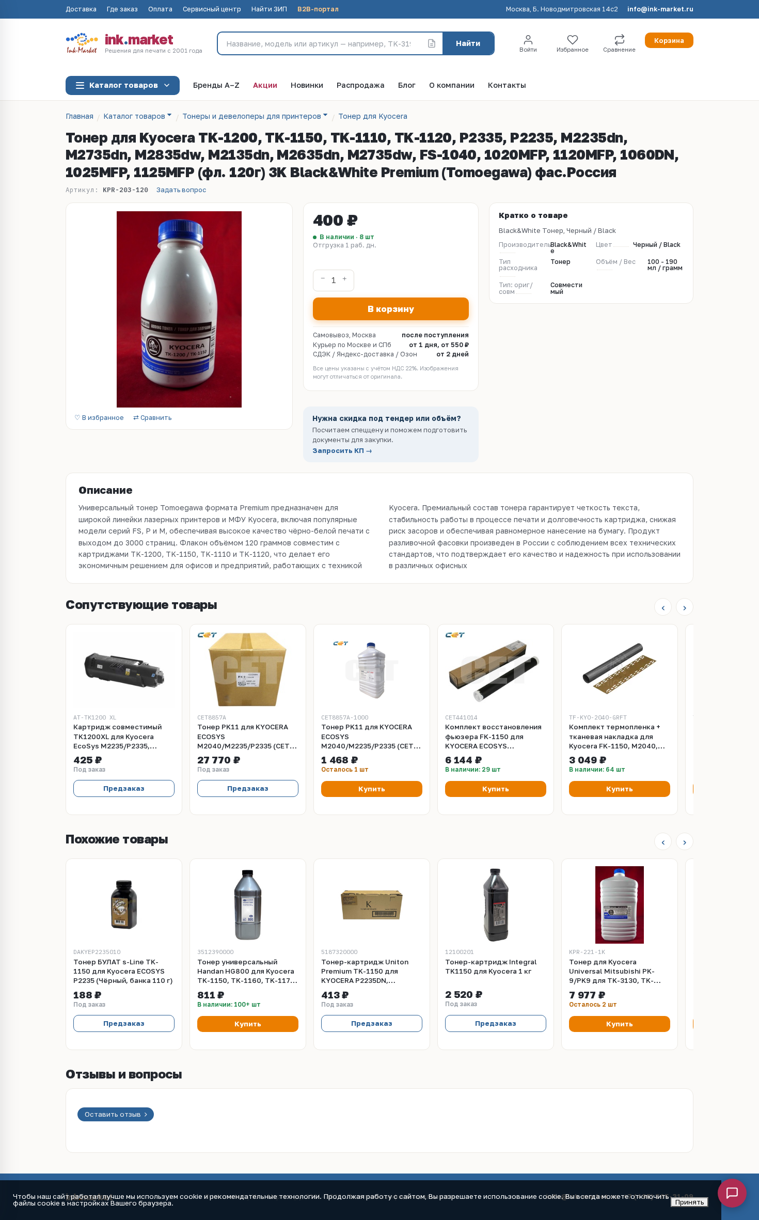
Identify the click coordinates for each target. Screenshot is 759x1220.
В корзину (391, 309)
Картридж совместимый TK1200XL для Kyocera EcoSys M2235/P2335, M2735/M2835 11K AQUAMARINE (117, 736)
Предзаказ (124, 788)
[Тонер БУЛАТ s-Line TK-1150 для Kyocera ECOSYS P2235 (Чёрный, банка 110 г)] (124, 905)
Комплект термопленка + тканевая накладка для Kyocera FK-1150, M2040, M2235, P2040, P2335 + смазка (614, 736)
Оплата (160, 9)
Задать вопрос (181, 189)
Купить (371, 789)
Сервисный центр (212, 9)
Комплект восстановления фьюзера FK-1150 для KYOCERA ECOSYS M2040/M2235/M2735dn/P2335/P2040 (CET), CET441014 (495, 736)
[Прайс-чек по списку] (431, 43)
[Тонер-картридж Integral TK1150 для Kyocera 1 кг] (495, 905)
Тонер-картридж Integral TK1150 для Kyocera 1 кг (491, 966)
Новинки (307, 85)
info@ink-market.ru (660, 9)
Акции (265, 85)
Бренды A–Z (216, 85)
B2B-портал (318, 9)
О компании (452, 85)
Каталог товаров (123, 85)
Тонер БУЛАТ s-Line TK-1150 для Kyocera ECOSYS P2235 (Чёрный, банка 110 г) (123, 971)
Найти (468, 43)
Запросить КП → (342, 450)
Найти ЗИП (269, 9)
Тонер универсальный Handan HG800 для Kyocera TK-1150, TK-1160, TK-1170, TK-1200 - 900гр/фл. (247, 972)
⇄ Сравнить (152, 418)
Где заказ (122, 9)
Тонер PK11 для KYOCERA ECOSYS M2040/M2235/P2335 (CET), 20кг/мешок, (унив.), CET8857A (246, 736)
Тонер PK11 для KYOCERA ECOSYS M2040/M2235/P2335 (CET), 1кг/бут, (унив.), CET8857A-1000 (370, 736)
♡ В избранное (99, 418)
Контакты (507, 85)
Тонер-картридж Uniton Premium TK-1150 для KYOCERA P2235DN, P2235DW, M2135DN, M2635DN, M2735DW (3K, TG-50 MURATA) (371, 972)
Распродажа (361, 85)
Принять (689, 1202)
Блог (407, 85)
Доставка (81, 9)
